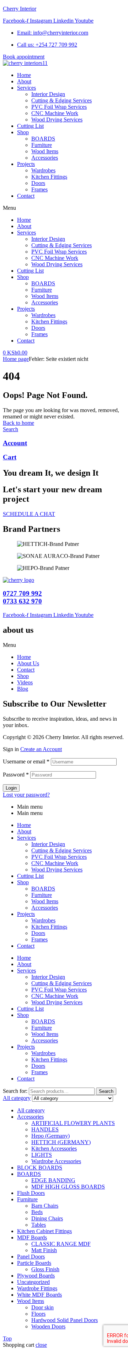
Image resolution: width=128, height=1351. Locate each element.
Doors (38, 328)
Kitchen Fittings (49, 322)
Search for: (15, 1091)
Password (16, 775)
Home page (16, 359)
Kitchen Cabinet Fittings (44, 1231)
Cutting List (30, 271)
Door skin (42, 1307)
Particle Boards (34, 1263)
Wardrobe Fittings (37, 1288)
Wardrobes (43, 315)
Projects (26, 309)
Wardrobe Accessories (56, 1161)
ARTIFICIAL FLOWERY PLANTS (73, 1123)
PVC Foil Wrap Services (59, 252)
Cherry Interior (19, 9)
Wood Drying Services (56, 264)
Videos (25, 682)
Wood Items (44, 296)
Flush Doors (31, 1193)
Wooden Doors (48, 1326)
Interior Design (48, 239)
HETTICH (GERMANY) (61, 1142)
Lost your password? (26, 795)
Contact (25, 341)
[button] (64, 208)
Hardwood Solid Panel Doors (64, 1320)
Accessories (44, 302)
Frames (39, 334)
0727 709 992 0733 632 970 (22, 597)
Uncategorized (33, 1282)
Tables (38, 1225)
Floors (38, 1314)
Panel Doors (31, 1257)
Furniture (41, 290)
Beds (37, 1212)
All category (31, 1110)
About (24, 226)
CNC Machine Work (54, 258)
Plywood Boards (36, 1276)
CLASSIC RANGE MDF (61, 1244)
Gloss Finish (45, 1269)
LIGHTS (41, 1155)
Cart (9, 457)
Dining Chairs (47, 1218)
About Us (28, 663)
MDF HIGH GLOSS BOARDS (68, 1187)
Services (26, 233)
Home (24, 220)
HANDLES (45, 1129)
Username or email (26, 761)
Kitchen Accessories (54, 1148)
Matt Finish (44, 1250)
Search (106, 1091)
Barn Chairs (44, 1206)
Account (15, 443)
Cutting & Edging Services (61, 245)
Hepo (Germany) (50, 1136)
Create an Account (41, 749)
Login (11, 788)
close (41, 1345)
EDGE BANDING (53, 1180)
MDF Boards (32, 1237)
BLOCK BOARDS (39, 1168)
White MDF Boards (39, 1295)
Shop (23, 277)
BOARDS (43, 283)
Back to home (18, 423)
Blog (22, 689)
